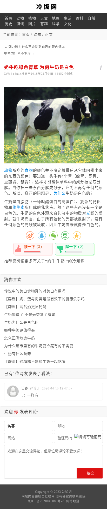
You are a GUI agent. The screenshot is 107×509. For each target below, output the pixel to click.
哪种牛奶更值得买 (19, 330)
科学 (56, 24)
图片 (32, 24)
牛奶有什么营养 (17, 354)
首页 (8, 18)
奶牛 (51, 261)
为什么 (60, 193)
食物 (29, 170)
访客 (24, 388)
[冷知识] (53, 6)
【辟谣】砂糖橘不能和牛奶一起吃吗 (35, 362)
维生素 (18, 207)
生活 (68, 18)
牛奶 (61, 261)
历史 (8, 24)
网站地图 (72, 501)
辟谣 (20, 24)
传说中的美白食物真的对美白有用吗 (35, 291)
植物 (32, 18)
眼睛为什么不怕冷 (17, 53)
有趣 (44, 24)
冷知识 (67, 492)
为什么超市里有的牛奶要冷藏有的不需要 (38, 346)
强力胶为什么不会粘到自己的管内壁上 (37, 47)
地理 (56, 18)
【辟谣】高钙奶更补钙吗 (25, 307)
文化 (68, 24)
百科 (80, 18)
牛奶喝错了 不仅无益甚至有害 (29, 315)
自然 (91, 18)
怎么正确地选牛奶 (19, 338)
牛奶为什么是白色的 (21, 322)
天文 (44, 18)
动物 (20, 18)
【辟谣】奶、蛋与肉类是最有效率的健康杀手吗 (44, 299)
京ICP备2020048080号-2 (46, 501)
